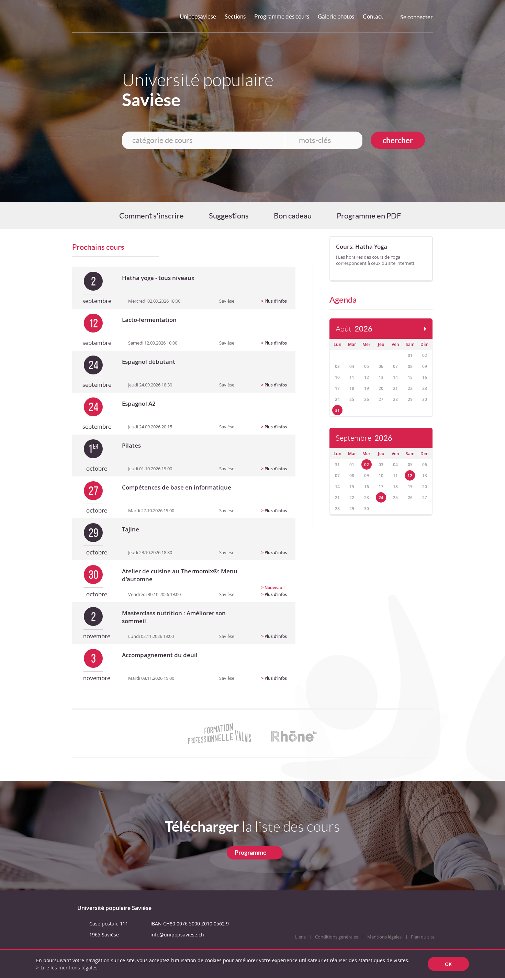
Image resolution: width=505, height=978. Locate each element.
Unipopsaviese (198, 16)
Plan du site (423, 937)
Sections (235, 16)
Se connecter (416, 17)
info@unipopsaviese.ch (177, 934)
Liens (300, 937)
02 (366, 465)
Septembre (364, 438)
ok (448, 964)
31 (337, 410)
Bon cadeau (293, 216)
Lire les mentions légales (69, 967)
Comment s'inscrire (151, 216)
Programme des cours (281, 16)
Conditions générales (336, 937)
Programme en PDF (369, 216)
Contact (373, 16)
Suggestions (229, 216)
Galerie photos (336, 16)
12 (409, 476)
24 (381, 498)
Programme (251, 852)
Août (354, 329)
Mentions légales (384, 937)
